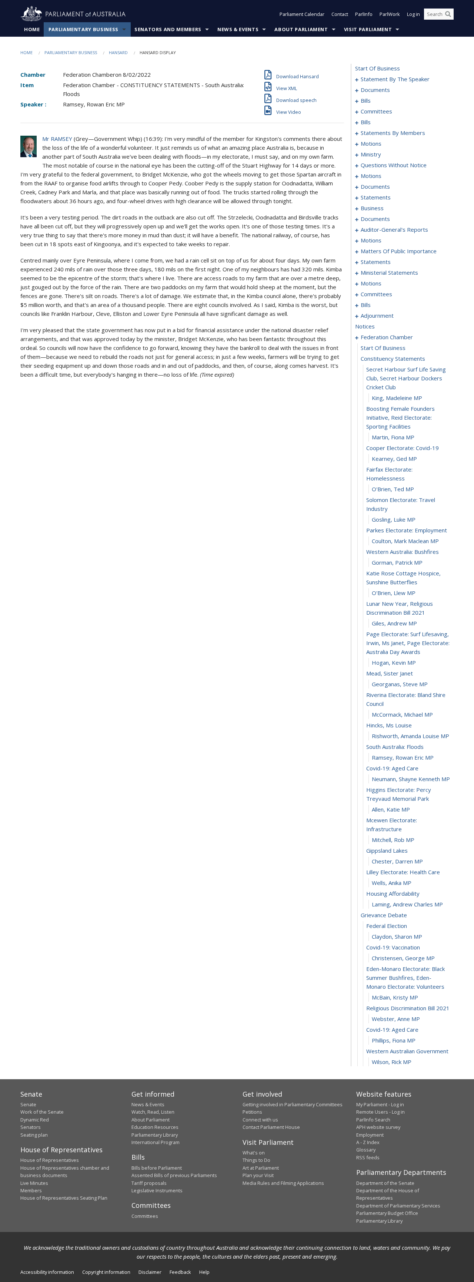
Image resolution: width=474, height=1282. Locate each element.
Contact (339, 14)
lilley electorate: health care (403, 872)
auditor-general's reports (394, 229)
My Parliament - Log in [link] (380, 1104)
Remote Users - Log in (380, 1111)
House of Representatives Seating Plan (63, 1198)
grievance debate (384, 915)
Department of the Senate (385, 1183)
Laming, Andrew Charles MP (407, 904)
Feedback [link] (180, 1272)
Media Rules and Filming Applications (283, 1183)
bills (366, 100)
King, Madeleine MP (397, 398)
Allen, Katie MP (391, 809)
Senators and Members (167, 29)
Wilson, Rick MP (391, 1061)
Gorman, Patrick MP (397, 562)
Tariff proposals (149, 1183)
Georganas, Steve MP (400, 684)
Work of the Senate (42, 1111)
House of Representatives (49, 1160)
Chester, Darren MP (397, 861)
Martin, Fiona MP (393, 437)
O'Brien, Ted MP (393, 489)
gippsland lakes (387, 850)
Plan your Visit (258, 1175)
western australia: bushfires (402, 551)
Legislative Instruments (157, 1190)
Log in (413, 14)
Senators (30, 1127)
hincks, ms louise (389, 725)
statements (376, 197)
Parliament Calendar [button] (302, 14)
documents (375, 89)
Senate (28, 1104)
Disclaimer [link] (149, 1272)
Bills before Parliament (156, 1167)
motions (371, 143)
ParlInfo (364, 14)
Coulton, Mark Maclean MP (405, 541)
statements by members (393, 132)
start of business (377, 68)
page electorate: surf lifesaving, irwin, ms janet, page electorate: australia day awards (408, 642)
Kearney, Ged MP (394, 458)
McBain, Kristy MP (395, 997)
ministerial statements (389, 272)
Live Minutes (34, 1183)
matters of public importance (399, 251)
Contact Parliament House (271, 1127)
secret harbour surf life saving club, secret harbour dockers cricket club (406, 378)
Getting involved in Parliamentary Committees (293, 1104)
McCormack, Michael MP (402, 714)
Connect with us (260, 1119)
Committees (144, 1216)
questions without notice (394, 165)
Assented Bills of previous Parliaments (174, 1175)
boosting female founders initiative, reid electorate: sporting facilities (400, 417)
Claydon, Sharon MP (397, 936)
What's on (254, 1152)
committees (376, 111)
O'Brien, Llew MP (393, 593)
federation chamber (387, 337)
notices (365, 326)
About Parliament (301, 29)
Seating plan (34, 1134)
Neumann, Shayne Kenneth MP (411, 779)
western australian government (407, 1051)
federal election (386, 925)
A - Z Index (368, 1142)
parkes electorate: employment (406, 530)
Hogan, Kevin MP (394, 662)
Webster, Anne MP (396, 1018)
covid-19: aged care (392, 768)
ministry (371, 154)
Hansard (118, 52)
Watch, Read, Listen (152, 1111)
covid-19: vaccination (393, 947)
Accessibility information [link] (47, 1272)
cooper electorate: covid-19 (402, 448)
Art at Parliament (261, 1167)
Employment (370, 1134)
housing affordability (393, 893)
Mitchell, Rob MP (393, 839)
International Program (155, 1142)
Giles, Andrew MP (394, 623)
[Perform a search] (448, 14)
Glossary (365, 1149)
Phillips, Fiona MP (393, 1040)
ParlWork (390, 14)
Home (32, 29)
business (372, 208)
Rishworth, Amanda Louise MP (410, 736)
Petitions (252, 1111)
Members (31, 1190)
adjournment (377, 315)
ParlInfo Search (373, 1119)
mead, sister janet (389, 673)
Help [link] (204, 1272)
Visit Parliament (368, 29)
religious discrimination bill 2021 (408, 1008)
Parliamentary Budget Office (387, 1213)
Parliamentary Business (83, 29)
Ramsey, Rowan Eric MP (403, 757)
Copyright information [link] (106, 1272)
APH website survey (378, 1127)
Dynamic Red (34, 1119)
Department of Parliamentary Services (398, 1205)
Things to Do (256, 1160)
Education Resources (154, 1127)
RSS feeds (368, 1157)
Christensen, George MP (403, 958)
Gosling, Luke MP (393, 519)
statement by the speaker (395, 79)
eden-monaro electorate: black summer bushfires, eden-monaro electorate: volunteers (405, 977)
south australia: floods (395, 746)
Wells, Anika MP (391, 882)
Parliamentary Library (154, 1134)
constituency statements (393, 358)
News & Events (237, 29)
